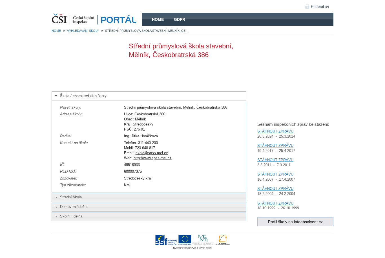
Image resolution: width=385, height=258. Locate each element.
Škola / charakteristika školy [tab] (83, 96)
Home (158, 19)
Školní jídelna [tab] (71, 216)
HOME (97, 19)
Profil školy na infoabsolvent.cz (295, 221)
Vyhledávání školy (83, 30)
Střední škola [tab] (71, 197)
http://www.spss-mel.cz (153, 158)
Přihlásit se (320, 6)
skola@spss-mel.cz (152, 153)
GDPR (179, 19)
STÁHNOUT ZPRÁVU (275, 131)
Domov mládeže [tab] (73, 207)
